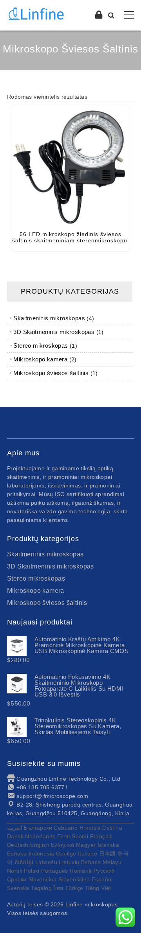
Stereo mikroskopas (36, 578)
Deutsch (18, 845)
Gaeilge (66, 853)
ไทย (58, 888)
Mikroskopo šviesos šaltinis (47, 602)
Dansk (15, 836)
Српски (16, 879)
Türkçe (74, 888)
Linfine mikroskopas (91, 904)
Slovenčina (42, 879)
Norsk (14, 871)
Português (54, 871)
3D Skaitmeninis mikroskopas (50, 566)
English (39, 845)
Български (38, 828)
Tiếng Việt (98, 888)
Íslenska (108, 845)
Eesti (63, 836)
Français (101, 836)
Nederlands (40, 836)
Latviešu (46, 862)
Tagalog (41, 888)
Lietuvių (69, 862)
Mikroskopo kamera (35, 590)
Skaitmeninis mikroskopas (45, 554)
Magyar (86, 845)
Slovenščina (74, 879)
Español (102, 879)
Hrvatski (90, 828)
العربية (14, 828)
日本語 (107, 853)
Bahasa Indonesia (30, 853)
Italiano (87, 853)
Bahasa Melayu (101, 862)
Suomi (80, 836)
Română (81, 871)
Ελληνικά (62, 845)
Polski (31, 871)
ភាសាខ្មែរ (24, 862)
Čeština (112, 828)
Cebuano (66, 828)
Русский (104, 871)
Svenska (18, 888)
